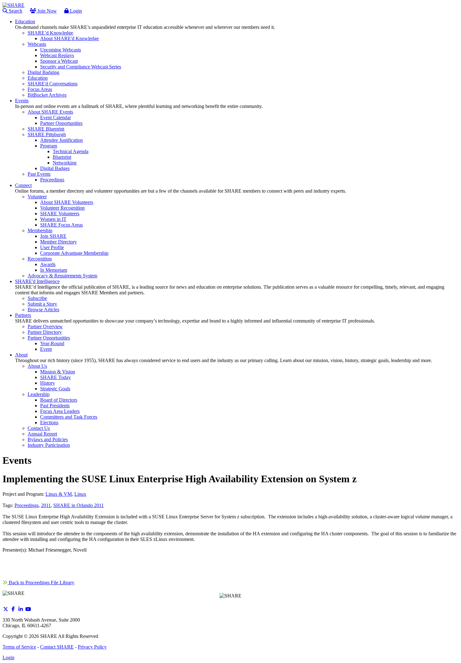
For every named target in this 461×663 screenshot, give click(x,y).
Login (75, 10)
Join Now (46, 10)
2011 (46, 505)
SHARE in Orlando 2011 (78, 505)
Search (15, 10)
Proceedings (26, 505)
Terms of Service (19, 647)
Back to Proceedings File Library (41, 582)
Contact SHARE (57, 647)
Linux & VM (58, 494)
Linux (80, 494)
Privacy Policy (92, 647)
